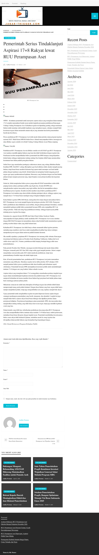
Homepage (6, 30)
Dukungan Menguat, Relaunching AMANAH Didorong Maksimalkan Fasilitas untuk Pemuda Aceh (15, 470)
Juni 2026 (70, 88)
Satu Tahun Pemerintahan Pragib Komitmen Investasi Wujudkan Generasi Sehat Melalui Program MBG (46, 470)
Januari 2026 (71, 106)
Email (5, 379)
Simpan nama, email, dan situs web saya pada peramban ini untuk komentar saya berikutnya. (31, 399)
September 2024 (72, 147)
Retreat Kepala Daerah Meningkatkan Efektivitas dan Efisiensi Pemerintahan (15, 498)
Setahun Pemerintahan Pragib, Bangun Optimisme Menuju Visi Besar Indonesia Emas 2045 (47, 496)
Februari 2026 (71, 102)
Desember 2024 (72, 143)
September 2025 (72, 119)
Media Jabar (5, 3)
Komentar (6, 343)
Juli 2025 (70, 126)
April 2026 (70, 95)
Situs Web (6, 388)
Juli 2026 (70, 85)
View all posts (24, 425)
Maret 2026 (71, 99)
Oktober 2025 (71, 116)
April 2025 (70, 133)
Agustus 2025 (71, 123)
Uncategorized (16, 30)
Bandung (23, 3)
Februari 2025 (71, 140)
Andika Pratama (11, 64)
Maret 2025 (71, 136)
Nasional (14, 3)
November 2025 (72, 112)
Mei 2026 (70, 92)
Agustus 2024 (71, 150)
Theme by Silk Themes (9, 552)
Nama (5, 370)
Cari (68, 29)
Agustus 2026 (71, 81)
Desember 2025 (72, 109)
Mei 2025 (70, 130)
